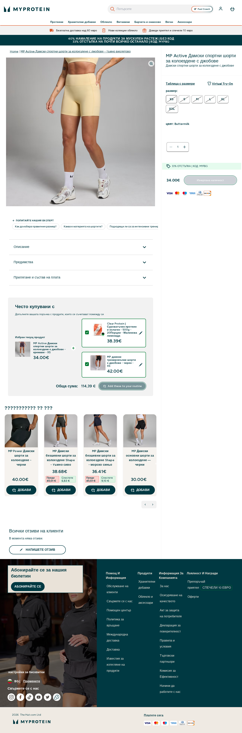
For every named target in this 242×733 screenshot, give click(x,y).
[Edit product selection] (141, 333)
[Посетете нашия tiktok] (29, 697)
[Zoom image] (151, 64)
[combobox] (161, 9)
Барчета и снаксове (147, 22)
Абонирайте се (27, 586)
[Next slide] (156, 463)
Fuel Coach (204, 9)
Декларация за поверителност (170, 628)
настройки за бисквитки (26, 672)
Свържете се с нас (120, 601)
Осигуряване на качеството (171, 598)
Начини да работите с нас (170, 688)
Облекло (106, 22)
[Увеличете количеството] (184, 147)
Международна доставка (117, 637)
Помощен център (119, 610)
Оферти (193, 596)
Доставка (113, 649)
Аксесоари (185, 22)
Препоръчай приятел (209, 584)
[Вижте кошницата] (232, 9)
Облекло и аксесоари (145, 599)
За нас (164, 586)
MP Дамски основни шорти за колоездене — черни (140, 457)
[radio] (171, 99)
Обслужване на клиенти (117, 589)
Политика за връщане (115, 622)
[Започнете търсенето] (112, 9)
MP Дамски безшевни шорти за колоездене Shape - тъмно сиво (61, 457)
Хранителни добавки (82, 22)
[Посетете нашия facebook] (20, 697)
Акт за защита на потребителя (171, 613)
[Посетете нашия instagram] (11, 697)
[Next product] (153, 504)
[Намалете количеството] (171, 147)
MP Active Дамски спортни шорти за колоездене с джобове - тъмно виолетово (76, 51)
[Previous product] (145, 504)
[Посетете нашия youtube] (38, 697)
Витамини (123, 22)
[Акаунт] (221, 9)
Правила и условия (167, 643)
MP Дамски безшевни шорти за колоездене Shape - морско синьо (100, 457)
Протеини (56, 22)
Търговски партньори (167, 658)
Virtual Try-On (222, 83)
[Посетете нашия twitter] (47, 697)
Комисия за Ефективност (169, 673)
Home (14, 51)
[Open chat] (56, 697)
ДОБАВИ (24, 489)
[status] (177, 147)
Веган (169, 22)
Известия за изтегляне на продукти (116, 664)
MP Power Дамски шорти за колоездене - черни (21, 457)
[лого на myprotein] (26, 9)
